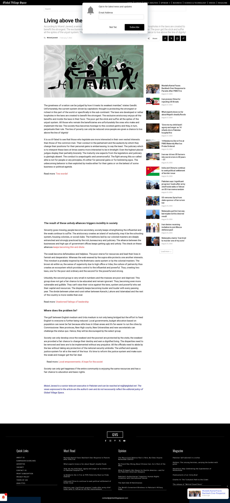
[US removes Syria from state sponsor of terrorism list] (152, 200)
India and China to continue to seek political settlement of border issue (173, 170)
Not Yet (112, 27)
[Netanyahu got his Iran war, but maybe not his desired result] (152, 214)
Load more (165, 251)
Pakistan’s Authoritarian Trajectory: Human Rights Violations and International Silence (138, 477)
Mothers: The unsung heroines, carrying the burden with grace (195, 463)
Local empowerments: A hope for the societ (81, 361)
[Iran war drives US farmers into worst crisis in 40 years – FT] (152, 156)
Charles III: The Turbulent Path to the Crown (190, 479)
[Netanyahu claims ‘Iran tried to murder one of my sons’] (152, 241)
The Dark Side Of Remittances (130, 483)
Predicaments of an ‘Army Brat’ (185, 475)
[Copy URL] (183, 38)
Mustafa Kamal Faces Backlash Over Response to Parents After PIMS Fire (173, 88)
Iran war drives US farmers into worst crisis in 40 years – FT (174, 157)
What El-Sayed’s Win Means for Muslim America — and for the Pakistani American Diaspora (141, 471)
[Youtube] (124, 440)
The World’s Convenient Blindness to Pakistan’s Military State (140, 488)
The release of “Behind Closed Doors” (188, 484)
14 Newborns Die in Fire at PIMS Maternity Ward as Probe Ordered (173, 143)
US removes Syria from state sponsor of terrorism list (173, 200)
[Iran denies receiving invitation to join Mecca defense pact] (152, 227)
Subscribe (134, 27)
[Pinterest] (115, 440)
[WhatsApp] (177, 38)
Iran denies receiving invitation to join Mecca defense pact (172, 227)
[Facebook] (165, 38)
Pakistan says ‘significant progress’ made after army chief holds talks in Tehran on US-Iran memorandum (87, 488)
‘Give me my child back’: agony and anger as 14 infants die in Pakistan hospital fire (87, 469)
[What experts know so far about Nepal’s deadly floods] (152, 115)
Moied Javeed (52, 38)
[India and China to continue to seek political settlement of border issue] (152, 171)
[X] (171, 38)
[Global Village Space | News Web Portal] (14, 2)
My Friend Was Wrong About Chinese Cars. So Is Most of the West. (141, 465)
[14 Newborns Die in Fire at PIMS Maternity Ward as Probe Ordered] (152, 144)
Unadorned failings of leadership (72, 301)
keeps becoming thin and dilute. (69, 247)
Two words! (62, 173)
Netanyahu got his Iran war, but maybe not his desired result (173, 213)
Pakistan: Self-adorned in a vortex (186, 458)
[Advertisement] (93, 197)
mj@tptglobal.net (128, 385)
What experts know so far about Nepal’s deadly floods (85, 464)
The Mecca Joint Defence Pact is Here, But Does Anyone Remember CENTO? (140, 459)
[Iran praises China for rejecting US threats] (152, 101)
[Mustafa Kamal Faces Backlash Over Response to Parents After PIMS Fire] (152, 88)
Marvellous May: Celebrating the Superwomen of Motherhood (192, 469)
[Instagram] (110, 440)
